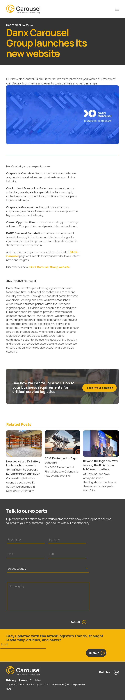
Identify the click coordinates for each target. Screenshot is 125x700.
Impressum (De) (61, 684)
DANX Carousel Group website (49, 267)
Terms (23, 680)
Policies (104, 672)
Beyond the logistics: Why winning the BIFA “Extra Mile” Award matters (100, 465)
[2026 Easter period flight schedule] (62, 442)
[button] (117, 9)
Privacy (11, 680)
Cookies (35, 680)
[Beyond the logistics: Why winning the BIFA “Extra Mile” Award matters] (101, 443)
